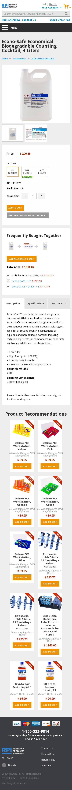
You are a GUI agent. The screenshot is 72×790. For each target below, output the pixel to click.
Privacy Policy (8, 777)
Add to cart (15, 207)
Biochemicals (19, 58)
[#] (36, 133)
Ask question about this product (27, 215)
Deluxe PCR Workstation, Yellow (22, 446)
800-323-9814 (11, 20)
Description (13, 303)
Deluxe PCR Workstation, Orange (22, 501)
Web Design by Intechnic (14, 783)
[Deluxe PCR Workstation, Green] (50, 485)
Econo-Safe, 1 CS (21, 281)
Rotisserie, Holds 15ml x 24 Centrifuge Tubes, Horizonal (22, 622)
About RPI (46, 765)
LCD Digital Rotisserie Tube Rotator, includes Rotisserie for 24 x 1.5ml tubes (50, 625)
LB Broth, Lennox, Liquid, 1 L (50, 687)
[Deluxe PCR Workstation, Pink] (50, 429)
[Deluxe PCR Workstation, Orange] (22, 485)
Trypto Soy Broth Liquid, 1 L (22, 687)
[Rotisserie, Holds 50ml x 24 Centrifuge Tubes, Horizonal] (50, 541)
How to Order (48, 754)
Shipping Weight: (17, 368)
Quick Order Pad (60, 19)
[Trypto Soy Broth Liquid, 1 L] (22, 670)
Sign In (53, 4)
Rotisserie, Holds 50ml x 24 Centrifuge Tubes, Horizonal (50, 560)
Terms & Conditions (28, 777)
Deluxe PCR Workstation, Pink (50, 446)
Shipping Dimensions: (20, 377)
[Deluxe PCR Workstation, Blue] (22, 541)
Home (5, 58)
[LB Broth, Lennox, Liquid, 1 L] (50, 670)
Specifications (36, 303)
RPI (9, 6)
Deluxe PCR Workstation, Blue (22, 557)
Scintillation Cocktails (42, 58)
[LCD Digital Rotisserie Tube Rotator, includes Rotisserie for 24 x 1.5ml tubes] (50, 602)
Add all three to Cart (21, 259)
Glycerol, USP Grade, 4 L (25, 286)
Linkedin (12, 765)
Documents (59, 303)
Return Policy (48, 759)
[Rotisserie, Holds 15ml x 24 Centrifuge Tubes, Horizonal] (22, 602)
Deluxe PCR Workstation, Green (50, 501)
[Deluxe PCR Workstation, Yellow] (22, 429)
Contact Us (29, 19)
